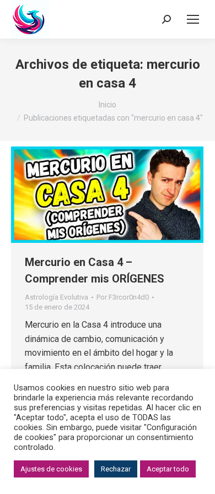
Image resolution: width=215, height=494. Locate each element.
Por (122, 297)
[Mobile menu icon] (193, 19)
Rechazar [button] (116, 469)
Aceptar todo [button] (168, 469)
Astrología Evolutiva (56, 297)
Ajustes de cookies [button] (51, 469)
